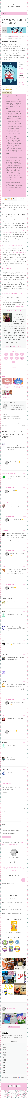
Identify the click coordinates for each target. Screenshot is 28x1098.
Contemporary (22, 80)
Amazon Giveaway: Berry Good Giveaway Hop (12, 909)
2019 (4, 1062)
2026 (4, 1045)
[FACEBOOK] (11, 1086)
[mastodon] (13, 870)
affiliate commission (15, 36)
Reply (24, 441)
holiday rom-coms (19, 306)
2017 (4, 1068)
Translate (22, 1077)
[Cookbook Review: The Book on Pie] (7, 392)
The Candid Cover (9, 459)
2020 (4, 1060)
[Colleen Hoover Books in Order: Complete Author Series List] (8, 977)
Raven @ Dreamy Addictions (9, 473)
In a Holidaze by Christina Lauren (20, 424)
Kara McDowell (17, 418)
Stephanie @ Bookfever (8, 502)
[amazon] (9, 867)
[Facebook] (18, 867)
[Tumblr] (20, 867)
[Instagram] (4, 867)
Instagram (19, 346)
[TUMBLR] (14, 1086)
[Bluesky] (15, 870)
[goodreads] (23, 867)
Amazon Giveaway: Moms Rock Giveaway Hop (12, 913)
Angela (3, 566)
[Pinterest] (15, 867)
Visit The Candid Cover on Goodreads (14, 932)
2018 (4, 1065)
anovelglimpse (5, 441)
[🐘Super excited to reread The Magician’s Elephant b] (8, 1018)
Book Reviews (11, 414)
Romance (21, 82)
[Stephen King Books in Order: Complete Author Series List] (8, 964)
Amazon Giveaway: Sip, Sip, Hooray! (9, 898)
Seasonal (8, 416)
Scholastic (21, 77)
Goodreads (13, 346)
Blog (7, 414)
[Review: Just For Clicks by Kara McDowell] (7, 381)
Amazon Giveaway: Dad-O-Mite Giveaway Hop (12, 906)
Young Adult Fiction (14, 416)
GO (23, 880)
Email (3, 818)
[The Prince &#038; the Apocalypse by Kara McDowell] (18, 381)
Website (8, 346)
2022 (4, 1055)
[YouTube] (12, 867)
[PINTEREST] (17, 1086)
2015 (4, 1073)
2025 (4, 1047)
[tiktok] (7, 867)
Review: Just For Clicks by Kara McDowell (7, 386)
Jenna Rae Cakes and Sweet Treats (7, 424)
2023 (4, 1052)
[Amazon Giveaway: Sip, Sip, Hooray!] (8, 989)
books (8, 418)
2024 (4, 1050)
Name (4, 811)
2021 (4, 1057)
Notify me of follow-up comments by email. (11, 830)
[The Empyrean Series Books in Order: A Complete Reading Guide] (20, 989)
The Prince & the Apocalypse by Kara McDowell (18, 386)
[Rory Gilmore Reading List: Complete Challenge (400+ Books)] (20, 964)
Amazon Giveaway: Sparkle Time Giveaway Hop (12, 902)
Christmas (12, 418)
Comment (4, 793)
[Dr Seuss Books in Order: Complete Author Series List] (20, 977)
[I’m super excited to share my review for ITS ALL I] (20, 1018)
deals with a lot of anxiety (19, 252)
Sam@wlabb (5, 530)
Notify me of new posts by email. (9, 833)
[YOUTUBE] (19, 1086)
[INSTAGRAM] (8, 1086)
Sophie (3, 715)
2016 (4, 1070)
